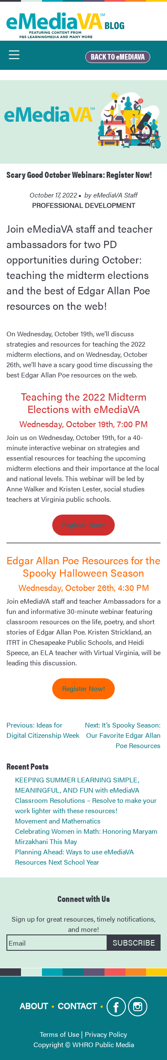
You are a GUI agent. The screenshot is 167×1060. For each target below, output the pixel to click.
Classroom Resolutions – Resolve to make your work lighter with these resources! (86, 805)
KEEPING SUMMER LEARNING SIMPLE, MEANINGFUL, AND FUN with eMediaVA (77, 785)
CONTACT (77, 1005)
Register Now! (83, 525)
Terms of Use (59, 1034)
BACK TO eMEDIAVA (118, 56)
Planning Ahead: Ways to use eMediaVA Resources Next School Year (74, 857)
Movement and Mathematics (58, 821)
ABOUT (34, 1005)
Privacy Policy (106, 1034)
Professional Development (83, 205)
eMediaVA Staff (115, 195)
